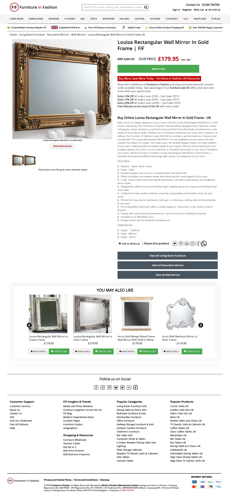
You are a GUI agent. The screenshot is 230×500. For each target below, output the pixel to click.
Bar (83, 18)
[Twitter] (122, 388)
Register (187, 9)
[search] (145, 7)
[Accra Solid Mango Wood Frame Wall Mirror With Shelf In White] (137, 314)
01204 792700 (127, 490)
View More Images (62, 146)
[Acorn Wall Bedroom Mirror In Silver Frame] (182, 314)
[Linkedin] (129, 388)
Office (93, 18)
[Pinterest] (109, 388)
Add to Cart (158, 68)
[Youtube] (116, 388)
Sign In (176, 9)
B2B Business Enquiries (76, 454)
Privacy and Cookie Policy (57, 479)
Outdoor (155, 18)
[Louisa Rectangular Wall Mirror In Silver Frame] (93, 314)
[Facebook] (96, 388)
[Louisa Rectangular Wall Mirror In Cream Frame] (49, 314)
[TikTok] (135, 388)
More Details (39, 351)
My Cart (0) (214, 10)
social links (174, 243)
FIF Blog (215, 18)
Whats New (200, 18)
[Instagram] (103, 388)
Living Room (16, 18)
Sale (185, 18)
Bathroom (108, 18)
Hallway (124, 18)
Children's (172, 18)
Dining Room (36, 18)
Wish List (199, 9)
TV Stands (69, 18)
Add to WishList (130, 243)
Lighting (139, 18)
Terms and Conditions (86, 479)
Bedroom (54, 18)
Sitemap (104, 479)
